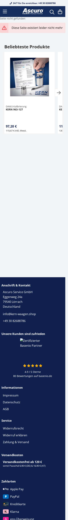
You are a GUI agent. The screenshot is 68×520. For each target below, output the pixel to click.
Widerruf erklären (15, 435)
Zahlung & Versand (16, 442)
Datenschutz (11, 402)
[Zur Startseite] (32, 11)
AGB (6, 409)
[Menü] (5, 11)
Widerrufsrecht (13, 428)
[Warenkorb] (60, 11)
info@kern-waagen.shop (19, 314)
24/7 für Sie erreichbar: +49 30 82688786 (34, 3)
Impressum (10, 395)
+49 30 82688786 (14, 321)
